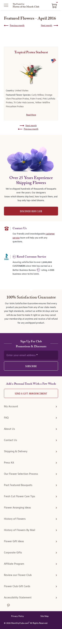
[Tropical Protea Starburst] (31, 73)
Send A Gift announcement (31, 393)
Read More (31, 114)
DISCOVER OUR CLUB (31, 211)
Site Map (44, 616)
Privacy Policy (17, 616)
